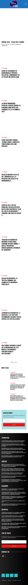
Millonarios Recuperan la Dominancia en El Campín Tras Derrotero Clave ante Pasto (14, 524)
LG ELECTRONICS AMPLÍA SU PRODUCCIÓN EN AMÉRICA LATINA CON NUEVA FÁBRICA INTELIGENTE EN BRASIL (13, 441)
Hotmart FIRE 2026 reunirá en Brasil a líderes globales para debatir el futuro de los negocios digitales (14, 445)
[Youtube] (16, 575)
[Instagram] (7, 575)
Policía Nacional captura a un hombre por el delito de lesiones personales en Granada (12, 473)
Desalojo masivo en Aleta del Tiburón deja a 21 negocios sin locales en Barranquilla (10, 177)
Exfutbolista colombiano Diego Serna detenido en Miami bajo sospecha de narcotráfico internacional (14, 527)
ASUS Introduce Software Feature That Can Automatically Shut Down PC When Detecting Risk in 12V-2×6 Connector (14, 452)
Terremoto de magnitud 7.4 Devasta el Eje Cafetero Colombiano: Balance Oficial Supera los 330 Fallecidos (11, 316)
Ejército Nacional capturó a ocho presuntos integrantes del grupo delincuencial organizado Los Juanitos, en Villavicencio (14, 465)
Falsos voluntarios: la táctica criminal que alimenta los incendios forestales (9, 281)
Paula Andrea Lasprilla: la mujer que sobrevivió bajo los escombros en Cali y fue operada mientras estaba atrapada (18, 398)
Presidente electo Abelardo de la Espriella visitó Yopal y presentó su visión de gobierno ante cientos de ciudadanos (14, 497)
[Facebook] (3, 575)
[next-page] (5, 405)
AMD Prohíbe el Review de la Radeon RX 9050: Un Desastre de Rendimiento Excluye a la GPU (13, 456)
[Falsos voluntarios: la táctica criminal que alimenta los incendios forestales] (14, 272)
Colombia (4, 68)
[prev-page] (3, 405)
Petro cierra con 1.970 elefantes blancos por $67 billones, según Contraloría (14, 477)
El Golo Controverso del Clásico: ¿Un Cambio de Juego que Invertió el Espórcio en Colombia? (13, 516)
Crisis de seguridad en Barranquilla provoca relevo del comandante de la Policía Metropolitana (11, 74)
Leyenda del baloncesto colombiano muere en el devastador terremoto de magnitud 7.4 (13, 513)
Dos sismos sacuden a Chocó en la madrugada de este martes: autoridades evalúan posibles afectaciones (11, 349)
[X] (11, 575)
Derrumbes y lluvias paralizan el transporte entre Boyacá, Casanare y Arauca (13, 490)
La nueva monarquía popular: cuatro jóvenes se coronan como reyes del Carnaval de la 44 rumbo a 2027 (11, 107)
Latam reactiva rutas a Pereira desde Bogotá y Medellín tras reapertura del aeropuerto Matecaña (17, 387)
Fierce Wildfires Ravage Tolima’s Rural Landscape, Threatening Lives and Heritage (11, 143)
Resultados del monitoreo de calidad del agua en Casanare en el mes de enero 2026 (14, 505)
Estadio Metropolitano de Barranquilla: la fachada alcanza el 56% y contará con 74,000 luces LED (17, 376)
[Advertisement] (14, 23)
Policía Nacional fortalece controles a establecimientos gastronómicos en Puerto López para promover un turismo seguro (14, 480)
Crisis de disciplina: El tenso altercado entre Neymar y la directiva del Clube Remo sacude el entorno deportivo (13, 520)
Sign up (14, 424)
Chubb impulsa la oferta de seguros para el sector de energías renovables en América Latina (13, 449)
